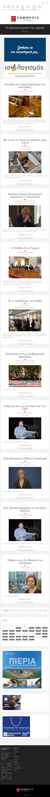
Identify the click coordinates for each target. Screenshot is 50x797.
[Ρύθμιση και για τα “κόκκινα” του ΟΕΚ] (25, 428)
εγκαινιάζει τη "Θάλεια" (25, 462)
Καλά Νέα (24, 203)
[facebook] (18, 130)
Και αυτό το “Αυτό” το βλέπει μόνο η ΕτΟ (25, 141)
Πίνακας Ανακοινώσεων (21, 307)
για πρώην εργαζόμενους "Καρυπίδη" (25, 361)
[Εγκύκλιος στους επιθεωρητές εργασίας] (25, 376)
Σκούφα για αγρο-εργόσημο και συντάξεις (25, 86)
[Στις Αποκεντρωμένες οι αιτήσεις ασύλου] (25, 530)
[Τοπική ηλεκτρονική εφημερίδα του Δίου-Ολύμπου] (25, 19)
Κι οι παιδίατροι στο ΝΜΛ (25, 301)
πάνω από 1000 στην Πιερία (25, 413)
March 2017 (25, 624)
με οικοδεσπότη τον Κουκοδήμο (25, 252)
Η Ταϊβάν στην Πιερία (25, 248)
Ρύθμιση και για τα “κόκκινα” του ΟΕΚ (25, 407)
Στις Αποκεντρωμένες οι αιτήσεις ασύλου (25, 509)
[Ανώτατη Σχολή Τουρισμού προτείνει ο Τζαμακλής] (25, 216)
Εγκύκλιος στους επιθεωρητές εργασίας (25, 355)
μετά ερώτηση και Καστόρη (25, 515)
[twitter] (21, 130)
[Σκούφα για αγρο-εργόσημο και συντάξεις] (25, 106)
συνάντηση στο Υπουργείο (25, 91)
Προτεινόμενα (22, 149)
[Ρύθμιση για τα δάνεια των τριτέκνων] (25, 582)
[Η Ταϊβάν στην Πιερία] (25, 267)
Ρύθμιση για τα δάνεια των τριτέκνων (25, 561)
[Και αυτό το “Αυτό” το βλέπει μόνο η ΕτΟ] (25, 162)
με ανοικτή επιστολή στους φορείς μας (25, 201)
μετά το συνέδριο (25, 305)
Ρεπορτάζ (28, 149)
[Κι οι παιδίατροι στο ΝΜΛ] (25, 320)
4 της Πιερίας (25, 93)
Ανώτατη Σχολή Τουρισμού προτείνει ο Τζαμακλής (25, 195)
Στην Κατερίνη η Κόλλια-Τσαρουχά (25, 458)
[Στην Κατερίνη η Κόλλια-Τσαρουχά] (25, 477)
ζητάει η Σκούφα (25, 567)
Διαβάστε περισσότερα (25, 126)
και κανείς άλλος (25, 147)
